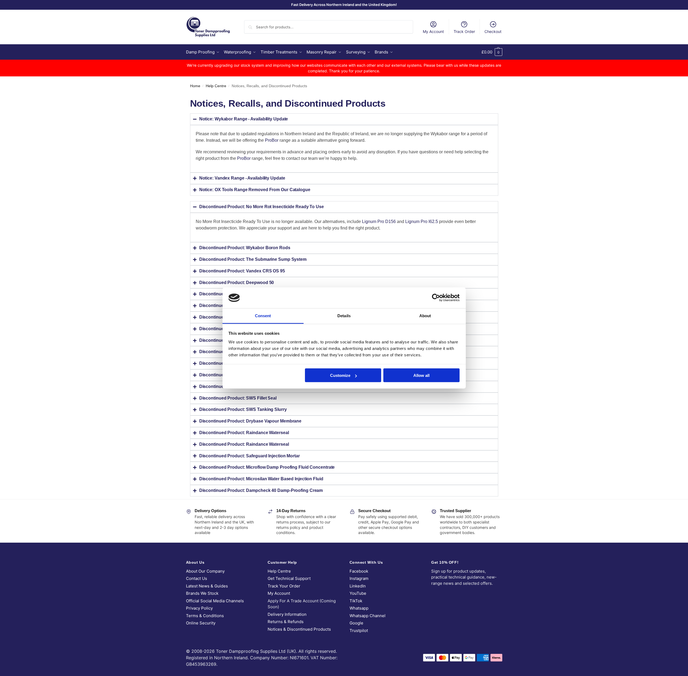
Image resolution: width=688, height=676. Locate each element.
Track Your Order (284, 586)
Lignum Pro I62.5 (421, 221)
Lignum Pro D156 (379, 221)
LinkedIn (358, 586)
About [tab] (425, 315)
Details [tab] (344, 315)
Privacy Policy (199, 608)
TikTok (356, 600)
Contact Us (196, 578)
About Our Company (205, 571)
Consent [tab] (263, 315)
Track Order (464, 31)
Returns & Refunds (286, 621)
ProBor (271, 140)
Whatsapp (359, 608)
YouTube (358, 593)
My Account (433, 31)
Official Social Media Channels (215, 600)
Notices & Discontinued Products (299, 629)
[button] (491, 52)
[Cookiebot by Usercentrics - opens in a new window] (436, 298)
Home (195, 86)
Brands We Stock (202, 593)
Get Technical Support (289, 578)
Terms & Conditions (205, 615)
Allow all (421, 375)
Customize (340, 375)
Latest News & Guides (207, 586)
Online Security (200, 623)
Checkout (492, 31)
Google (356, 623)
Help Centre (216, 86)
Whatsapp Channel (367, 615)
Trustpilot (359, 630)
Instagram (359, 578)
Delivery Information (287, 614)
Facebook (359, 571)
